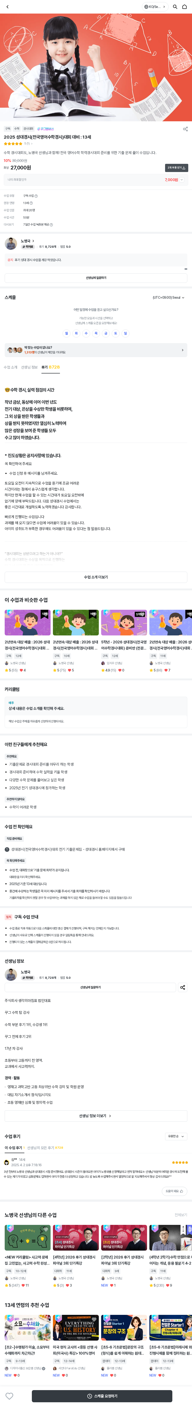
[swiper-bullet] (186, 269)
